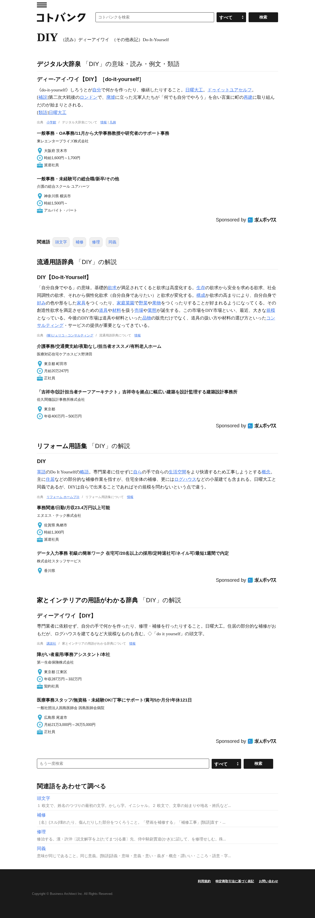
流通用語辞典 (55, 261)
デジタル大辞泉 (59, 63)
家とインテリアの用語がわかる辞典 (87, 600)
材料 (116, 310)
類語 (42, 112)
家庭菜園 (125, 302)
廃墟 (110, 97)
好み (41, 302)
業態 (152, 310)
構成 (200, 295)
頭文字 (61, 242)
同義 (112, 242)
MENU (42, 5)
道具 (103, 310)
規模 (270, 310)
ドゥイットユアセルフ (229, 89)
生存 (200, 287)
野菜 (143, 302)
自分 (96, 89)
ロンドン (88, 97)
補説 (42, 97)
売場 (138, 310)
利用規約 (204, 881)
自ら (137, 471)
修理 (96, 242)
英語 (41, 471)
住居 (50, 479)
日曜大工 (194, 89)
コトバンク (61, 17)
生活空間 (177, 471)
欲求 (112, 287)
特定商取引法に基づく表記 (235, 881)
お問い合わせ (268, 881)
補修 (79, 242)
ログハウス (185, 479)
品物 (146, 318)
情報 (103, 122)
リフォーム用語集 (62, 445)
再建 (248, 97)
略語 (84, 471)
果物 (156, 302)
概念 (266, 471)
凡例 (113, 122)
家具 (81, 302)
